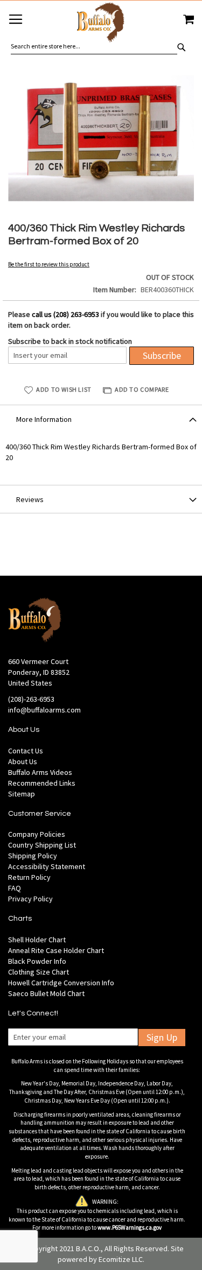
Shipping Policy (32, 855)
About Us (22, 761)
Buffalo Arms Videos (40, 772)
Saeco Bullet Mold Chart (46, 993)
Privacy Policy (30, 899)
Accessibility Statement (46, 866)
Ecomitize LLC (121, 1259)
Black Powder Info (37, 961)
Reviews (30, 499)
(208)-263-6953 (31, 699)
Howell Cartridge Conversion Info (61, 982)
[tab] (101, 419)
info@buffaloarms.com (44, 710)
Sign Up (162, 1037)
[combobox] (94, 46)
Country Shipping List (42, 845)
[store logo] (100, 24)
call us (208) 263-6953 (65, 314)
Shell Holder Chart (37, 939)
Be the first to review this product (48, 264)
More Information (44, 419)
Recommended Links (41, 783)
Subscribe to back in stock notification (70, 341)
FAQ (14, 888)
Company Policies (36, 834)
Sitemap (21, 794)
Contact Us (25, 751)
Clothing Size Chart (38, 972)
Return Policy (29, 877)
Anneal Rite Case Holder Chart (56, 950)
